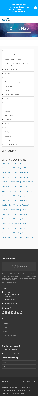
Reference (8, 119)
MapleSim (7, 140)
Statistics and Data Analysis (13, 82)
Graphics (7, 90)
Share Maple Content (11, 69)
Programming (9, 86)
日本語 (28, 381)
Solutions (5, 327)
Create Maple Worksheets (13, 59)
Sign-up (5, 362)
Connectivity (8, 98)
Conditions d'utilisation (9, 390)
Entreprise (6, 340)
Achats (5, 331)
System (7, 123)
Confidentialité (21, 390)
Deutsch (22, 381)
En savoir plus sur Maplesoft (9, 282)
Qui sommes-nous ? (8, 258)
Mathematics (9, 73)
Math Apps (8, 107)
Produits (5, 323)
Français (15, 381)
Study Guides (9, 115)
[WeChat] (21, 312)
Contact (4, 289)
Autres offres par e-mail (12, 353)
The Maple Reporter (11, 349)
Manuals (7, 128)
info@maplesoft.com (11, 303)
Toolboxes (8, 136)
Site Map (23, 393)
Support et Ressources (9, 335)
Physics (7, 78)
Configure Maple (10, 132)
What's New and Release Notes (14, 55)
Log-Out (5, 366)
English (9, 381)
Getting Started (9, 51)
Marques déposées (14, 393)
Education (8, 111)
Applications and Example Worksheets (16, 103)
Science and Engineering (12, 94)
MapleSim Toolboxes (11, 144)
